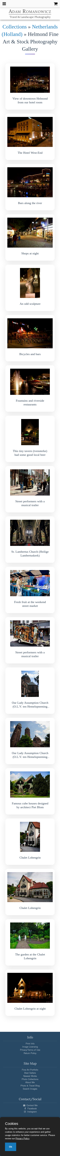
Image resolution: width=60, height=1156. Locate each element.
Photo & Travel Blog (30, 1085)
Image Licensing (30, 1046)
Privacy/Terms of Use (30, 1049)
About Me (30, 1082)
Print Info (30, 1043)
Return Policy (30, 1053)
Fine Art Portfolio (30, 1069)
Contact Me (32, 1105)
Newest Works (30, 1075)
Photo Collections (30, 1079)
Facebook (32, 1108)
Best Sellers (30, 1072)
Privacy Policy (23, 1138)
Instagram (32, 1111)
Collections (14, 27)
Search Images (30, 1088)
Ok (10, 1146)
